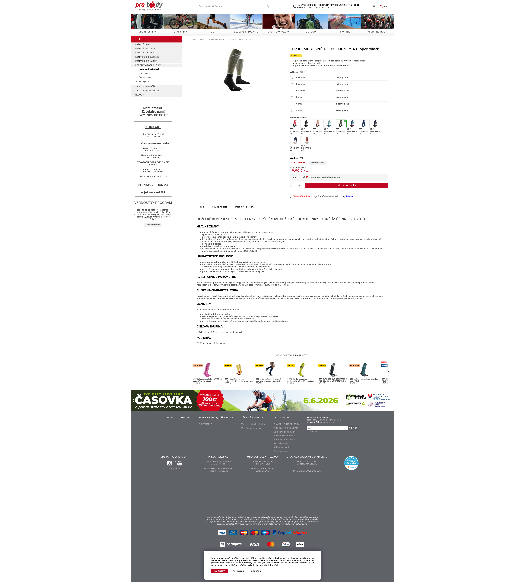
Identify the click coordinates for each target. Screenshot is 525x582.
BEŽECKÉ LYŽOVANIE (246, 32)
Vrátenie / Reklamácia (284, 440)
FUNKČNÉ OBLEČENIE (145, 53)
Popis (201, 207)
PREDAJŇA (323, 5)
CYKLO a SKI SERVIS (341, 5)
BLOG (170, 418)
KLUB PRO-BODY (377, 32)
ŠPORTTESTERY (148, 32)
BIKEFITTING (205, 424)
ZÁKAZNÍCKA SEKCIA (252, 418)
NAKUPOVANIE (281, 418)
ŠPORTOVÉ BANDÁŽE (145, 87)
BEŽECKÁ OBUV (142, 45)
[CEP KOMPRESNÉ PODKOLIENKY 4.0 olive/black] (236, 70)
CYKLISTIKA (180, 32)
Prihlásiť (352, 428)
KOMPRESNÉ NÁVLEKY (146, 61)
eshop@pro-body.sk (218, 471)
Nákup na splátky (282, 447)
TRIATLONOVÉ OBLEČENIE (147, 91)
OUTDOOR (311, 32)
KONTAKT (186, 418)
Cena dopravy (280, 451)
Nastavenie (238, 571)
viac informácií (153, 225)
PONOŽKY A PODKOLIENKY (148, 65)
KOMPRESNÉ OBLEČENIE (147, 57)
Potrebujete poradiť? (244, 207)
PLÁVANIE (344, 32)
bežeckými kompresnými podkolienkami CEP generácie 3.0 (245, 249)
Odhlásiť (313, 432)
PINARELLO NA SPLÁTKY (286, 424)
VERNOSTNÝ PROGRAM (285, 428)
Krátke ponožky (145, 73)
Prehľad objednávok (251, 428)
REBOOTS (140, 95)
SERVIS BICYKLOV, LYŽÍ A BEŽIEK (216, 418)
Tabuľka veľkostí (219, 207)
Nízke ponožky (145, 82)
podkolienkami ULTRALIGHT (243, 251)
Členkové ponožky (146, 77)
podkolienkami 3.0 (218, 251)
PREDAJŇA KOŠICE (218, 457)
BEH (213, 32)
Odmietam (256, 571)
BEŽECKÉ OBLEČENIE (145, 49)
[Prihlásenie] (374, 6)
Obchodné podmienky (284, 432)
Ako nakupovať (280, 443)
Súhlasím (219, 571)
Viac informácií (271, 565)
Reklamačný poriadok (284, 436)
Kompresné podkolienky (149, 69)
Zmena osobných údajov (253, 424)
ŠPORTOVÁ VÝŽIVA (279, 32)
